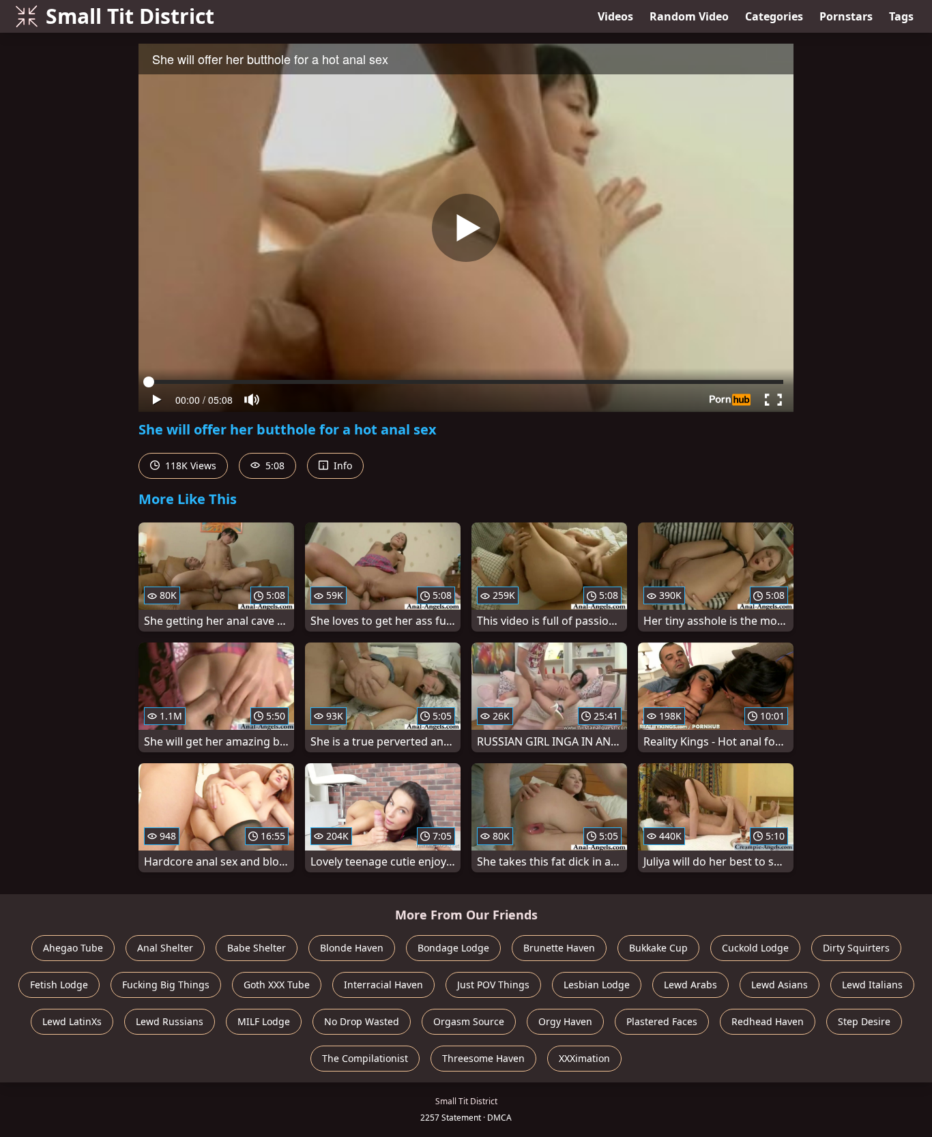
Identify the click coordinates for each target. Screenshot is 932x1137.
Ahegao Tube (73, 947)
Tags (901, 16)
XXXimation (584, 1058)
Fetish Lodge (59, 984)
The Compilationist (365, 1058)
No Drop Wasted (361, 1021)
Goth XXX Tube (277, 984)
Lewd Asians (779, 984)
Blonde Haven (351, 947)
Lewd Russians (169, 1021)
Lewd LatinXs (72, 1021)
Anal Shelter (165, 947)
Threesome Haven (483, 1058)
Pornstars (846, 16)
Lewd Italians (872, 984)
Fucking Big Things (165, 984)
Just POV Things (493, 984)
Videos (615, 16)
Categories (774, 16)
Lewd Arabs (690, 984)
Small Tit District (130, 16)
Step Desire (864, 1021)
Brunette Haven (559, 947)
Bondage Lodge (453, 947)
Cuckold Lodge (755, 947)
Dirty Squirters (856, 947)
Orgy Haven (565, 1021)
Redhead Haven (767, 1021)
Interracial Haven (383, 984)
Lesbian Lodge (597, 984)
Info (341, 465)
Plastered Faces (661, 1021)
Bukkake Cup (658, 947)
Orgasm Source (468, 1021)
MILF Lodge (263, 1021)
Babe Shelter (256, 947)
